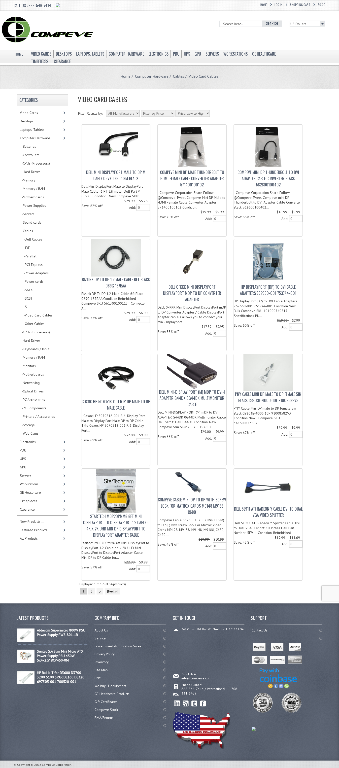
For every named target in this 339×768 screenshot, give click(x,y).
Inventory (102, 662)
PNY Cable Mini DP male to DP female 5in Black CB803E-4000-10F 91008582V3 (268, 397)
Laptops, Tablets (32, 129)
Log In (278, 4)
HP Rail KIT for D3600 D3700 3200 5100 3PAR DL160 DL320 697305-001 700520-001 (60, 677)
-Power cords (31, 281)
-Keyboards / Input (34, 349)
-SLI (25, 307)
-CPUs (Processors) (35, 163)
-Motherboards (32, 197)
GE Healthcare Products (112, 694)
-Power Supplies (33, 205)
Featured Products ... (35, 530)
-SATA (26, 290)
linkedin (177, 703)
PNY (98, 678)
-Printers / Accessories (37, 416)
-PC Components (33, 408)
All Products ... (30, 538)
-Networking (30, 383)
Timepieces (28, 501)
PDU (23, 450)
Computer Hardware (152, 76)
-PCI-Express (31, 264)
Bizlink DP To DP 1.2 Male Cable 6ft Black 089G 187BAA (116, 283)
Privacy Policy (105, 654)
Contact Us (259, 630)
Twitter (194, 703)
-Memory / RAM (32, 188)
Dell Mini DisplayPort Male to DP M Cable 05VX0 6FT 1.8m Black (115, 175)
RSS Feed (186, 703)
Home (263, 4)
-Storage (27, 425)
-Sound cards (30, 222)
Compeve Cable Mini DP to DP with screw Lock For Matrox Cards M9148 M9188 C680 (192, 506)
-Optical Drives (32, 391)
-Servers (27, 214)
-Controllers (29, 155)
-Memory (27, 180)
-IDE (25, 247)
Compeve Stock (106, 709)
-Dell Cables (31, 239)
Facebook (203, 703)
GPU (23, 467)
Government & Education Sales (118, 646)
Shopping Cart (300, 4)
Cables (178, 76)
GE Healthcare (30, 492)
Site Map (101, 670)
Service (100, 638)
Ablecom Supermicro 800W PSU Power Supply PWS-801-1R (61, 632)
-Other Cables (32, 323)
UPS (23, 458)
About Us (101, 630)
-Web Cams (29, 433)
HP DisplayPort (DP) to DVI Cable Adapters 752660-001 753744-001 (268, 290)
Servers (26, 475)
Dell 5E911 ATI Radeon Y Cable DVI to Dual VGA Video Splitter (268, 512)
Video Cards (29, 112)
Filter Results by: (90, 113)
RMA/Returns (104, 717)
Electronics (28, 442)
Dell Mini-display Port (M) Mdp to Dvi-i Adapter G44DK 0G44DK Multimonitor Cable (192, 398)
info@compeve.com (196, 678)
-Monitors (28, 366)
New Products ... (32, 521)
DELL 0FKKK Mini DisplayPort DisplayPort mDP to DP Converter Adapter (192, 293)
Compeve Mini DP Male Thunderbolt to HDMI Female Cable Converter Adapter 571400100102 (192, 178)
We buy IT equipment (110, 686)
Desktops (27, 121)
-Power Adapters (34, 273)
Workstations (29, 484)
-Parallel (28, 256)
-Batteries (28, 146)
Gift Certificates (106, 701)
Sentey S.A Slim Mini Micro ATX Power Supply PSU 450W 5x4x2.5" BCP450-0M (60, 656)
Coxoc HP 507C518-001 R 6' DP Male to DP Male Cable (116, 405)
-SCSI (26, 298)
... (96, 725)
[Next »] (112, 591)
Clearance (27, 509)
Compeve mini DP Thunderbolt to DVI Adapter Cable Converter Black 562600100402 (268, 178)
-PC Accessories (32, 399)
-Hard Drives (30, 172)
